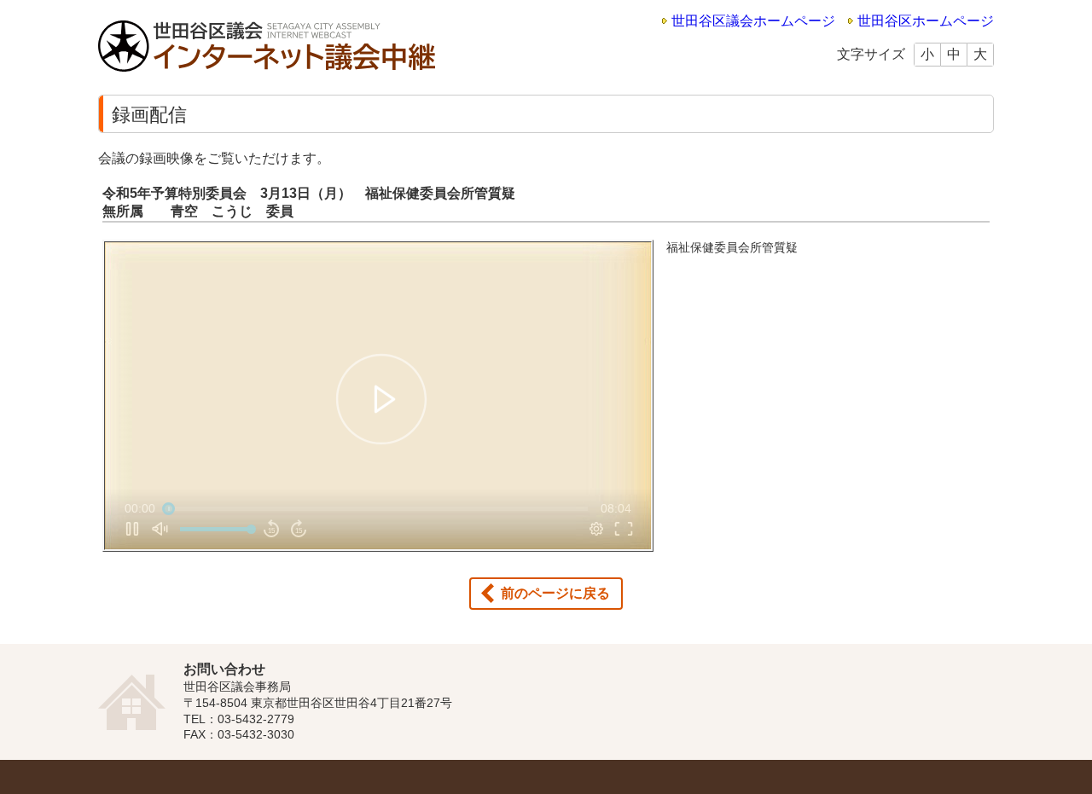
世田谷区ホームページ (925, 21)
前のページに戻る (555, 593)
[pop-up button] (596, 528)
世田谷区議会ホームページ (753, 21)
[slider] (378, 508)
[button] (381, 399)
